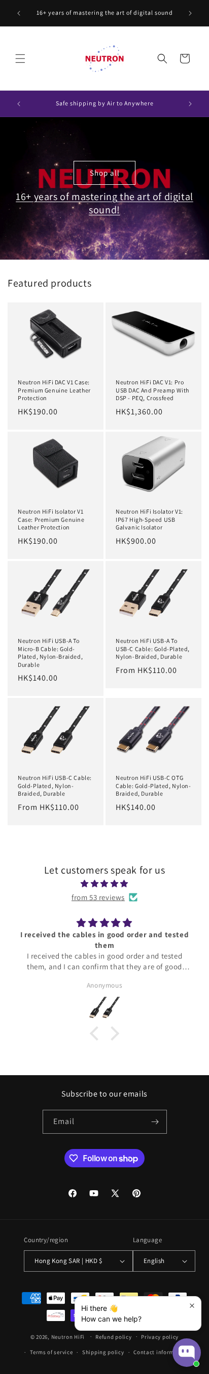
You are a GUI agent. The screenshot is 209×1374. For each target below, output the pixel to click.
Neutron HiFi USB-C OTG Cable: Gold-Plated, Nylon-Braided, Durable (153, 785)
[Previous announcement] (19, 13)
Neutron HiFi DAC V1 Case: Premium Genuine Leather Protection (54, 390)
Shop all (105, 172)
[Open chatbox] (186, 1352)
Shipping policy (103, 1352)
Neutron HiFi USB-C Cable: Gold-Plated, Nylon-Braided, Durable (55, 785)
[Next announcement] (190, 13)
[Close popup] (192, 1305)
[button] (20, 58)
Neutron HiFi (68, 1336)
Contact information (160, 1352)
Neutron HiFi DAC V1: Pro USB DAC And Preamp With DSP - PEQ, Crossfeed (152, 390)
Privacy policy (160, 1336)
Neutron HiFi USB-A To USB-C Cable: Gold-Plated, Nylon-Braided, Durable (153, 648)
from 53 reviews (98, 897)
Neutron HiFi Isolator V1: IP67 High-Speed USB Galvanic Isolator (149, 519)
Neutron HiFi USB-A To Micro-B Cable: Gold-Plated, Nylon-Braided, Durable (50, 652)
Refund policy (113, 1336)
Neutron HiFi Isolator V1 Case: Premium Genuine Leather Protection (51, 519)
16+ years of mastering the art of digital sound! (104, 203)
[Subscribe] (155, 1122)
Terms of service (51, 1352)
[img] (104, 883)
